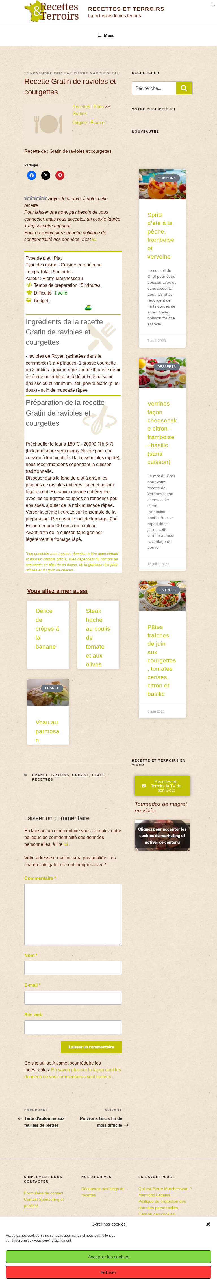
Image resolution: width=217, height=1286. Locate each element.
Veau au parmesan (47, 731)
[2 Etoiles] (31, 198)
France (97, 122)
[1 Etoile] (26, 198)
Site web (33, 1014)
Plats (99, 106)
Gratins (79, 113)
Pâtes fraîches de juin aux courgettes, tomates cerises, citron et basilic (161, 660)
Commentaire (40, 878)
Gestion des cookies (156, 1214)
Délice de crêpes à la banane (47, 628)
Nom (30, 955)
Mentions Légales (154, 1195)
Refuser (108, 1272)
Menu (109, 35)
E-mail (32, 985)
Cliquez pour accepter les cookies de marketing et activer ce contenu (162, 835)
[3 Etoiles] (35, 198)
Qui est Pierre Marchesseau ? (165, 1189)
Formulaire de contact (43, 1193)
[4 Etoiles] (40, 198)
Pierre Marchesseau (97, 73)
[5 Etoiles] (44, 198)
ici (94, 239)
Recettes (81, 106)
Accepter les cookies (108, 1256)
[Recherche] (184, 88)
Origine (79, 122)
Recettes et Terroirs (126, 9)
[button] (208, 1224)
